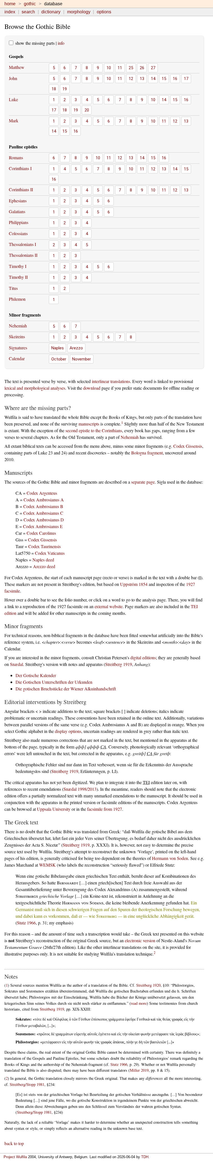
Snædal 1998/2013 (80, 789)
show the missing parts (34, 43)
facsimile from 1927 (104, 809)
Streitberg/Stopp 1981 (27, 1084)
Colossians (18, 233)
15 (164, 78)
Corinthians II (21, 189)
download (91, 388)
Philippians (18, 222)
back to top (14, 1143)
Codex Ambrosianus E (43, 526)
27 (153, 67)
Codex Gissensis (187, 446)
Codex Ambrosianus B (43, 506)
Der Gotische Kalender (36, 675)
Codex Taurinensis (44, 546)
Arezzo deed (44, 566)
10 (108, 67)
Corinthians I (20, 168)
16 (175, 78)
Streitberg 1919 (118, 664)
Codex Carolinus (41, 533)
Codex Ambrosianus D (44, 520)
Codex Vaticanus (50, 553)
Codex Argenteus (42, 493)
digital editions (143, 657)
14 (153, 78)
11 (120, 67)
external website (109, 606)
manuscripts (88, 424)
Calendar (17, 358)
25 (131, 67)
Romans (16, 157)
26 (142, 67)
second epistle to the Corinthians (93, 430)
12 (131, 78)
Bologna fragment (147, 453)
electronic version (140, 940)
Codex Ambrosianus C (43, 513)
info (61, 43)
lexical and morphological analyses (34, 388)
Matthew (16, 67)
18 (54, 88)
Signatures (18, 347)
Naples (57, 347)
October (58, 359)
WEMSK (47, 865)
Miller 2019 (139, 1070)
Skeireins (17, 336)
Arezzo (76, 347)
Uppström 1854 (134, 584)
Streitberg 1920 (148, 985)
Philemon (17, 299)
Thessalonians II (23, 255)
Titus (13, 288)
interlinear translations (111, 381)
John (13, 78)
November (81, 359)
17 (186, 78)
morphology (78, 11)
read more (139, 1003)
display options (68, 731)
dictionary (50, 11)
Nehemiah (18, 326)
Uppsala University (53, 809)
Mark (13, 120)
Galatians (17, 211)
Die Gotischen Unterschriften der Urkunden (54, 682)
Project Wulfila (15, 1157)
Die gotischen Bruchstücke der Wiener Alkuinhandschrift (66, 689)
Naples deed (43, 560)
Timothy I (17, 266)
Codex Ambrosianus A (44, 500)
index (9, 11)
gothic (30, 3)
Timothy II (18, 277)
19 (64, 88)
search (28, 11)
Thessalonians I (22, 244)
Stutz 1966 (26, 923)
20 (87, 110)
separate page (143, 482)
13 (142, 78)
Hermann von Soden (170, 858)
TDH (144, 1157)
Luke (13, 99)
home (10, 3)
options (104, 11)
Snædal (16, 664)
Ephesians (18, 200)
